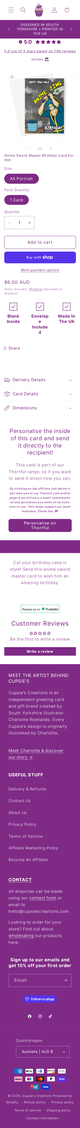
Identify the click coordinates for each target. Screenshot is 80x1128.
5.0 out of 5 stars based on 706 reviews (40, 51)
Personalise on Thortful (40, 525)
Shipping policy (58, 1110)
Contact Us (20, 800)
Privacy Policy (22, 824)
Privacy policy (62, 1102)
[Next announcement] (71, 29)
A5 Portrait (21, 178)
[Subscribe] (65, 980)
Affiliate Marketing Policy (33, 848)
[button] (11, 10)
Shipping (35, 289)
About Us (18, 812)
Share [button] (14, 348)
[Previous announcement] (9, 29)
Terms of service (28, 1110)
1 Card (16, 200)
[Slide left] (29, 148)
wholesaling (21, 935)
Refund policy (35, 1102)
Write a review (40, 651)
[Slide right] (50, 148)
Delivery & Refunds (28, 789)
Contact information (43, 1118)
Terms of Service (26, 836)
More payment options (40, 270)
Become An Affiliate (28, 859)
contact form (42, 897)
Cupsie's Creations (37, 1096)
